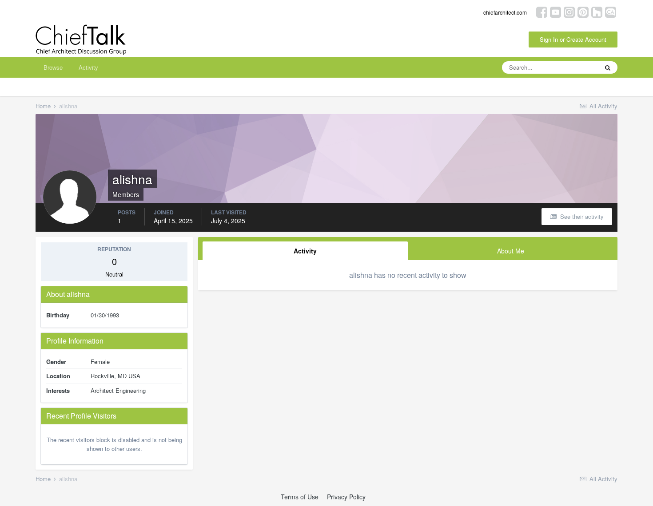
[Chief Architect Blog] (610, 11)
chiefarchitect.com (505, 12)
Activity (88, 67)
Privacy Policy (346, 496)
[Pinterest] (583, 11)
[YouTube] (555, 11)
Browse (53, 67)
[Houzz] (596, 11)
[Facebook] (541, 11)
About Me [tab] (510, 250)
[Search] (607, 67)
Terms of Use (300, 496)
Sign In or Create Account (573, 39)
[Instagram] (569, 11)
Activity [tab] (305, 250)
